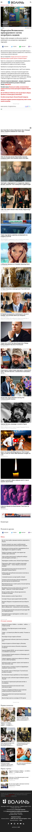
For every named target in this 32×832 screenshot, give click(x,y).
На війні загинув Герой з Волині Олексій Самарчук (14, 97)
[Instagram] (14, 824)
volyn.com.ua (11, 794)
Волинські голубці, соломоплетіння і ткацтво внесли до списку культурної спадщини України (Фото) (16, 88)
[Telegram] (18, 824)
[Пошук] (30, 2)
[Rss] (24, 824)
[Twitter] (11, 824)
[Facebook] (8, 824)
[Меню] (1, 2)
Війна (12, 5)
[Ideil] (16, 827)
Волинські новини (5, 5)
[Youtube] (21, 824)
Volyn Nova (8, 84)
